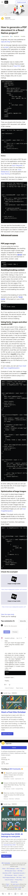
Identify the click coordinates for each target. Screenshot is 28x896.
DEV (8, 885)
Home (3, 868)
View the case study (7, 614)
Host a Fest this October (13, 712)
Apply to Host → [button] (7, 734)
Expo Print (17, 66)
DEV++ (18, 868)
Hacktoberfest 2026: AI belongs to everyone (12, 835)
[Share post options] (25, 893)
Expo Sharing (5, 174)
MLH (24, 877)
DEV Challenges (11, 868)
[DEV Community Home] (6, 2)
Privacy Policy (18, 879)
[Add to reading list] (16, 893)
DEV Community (15, 769)
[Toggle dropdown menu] (25, 637)
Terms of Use (14, 882)
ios (11, 36)
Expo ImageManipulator (11, 368)
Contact (20, 875)
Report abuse (19, 688)
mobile (22, 36)
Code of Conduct (9, 688)
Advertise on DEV (7, 873)
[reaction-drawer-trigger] (4, 893)
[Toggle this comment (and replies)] (2, 641)
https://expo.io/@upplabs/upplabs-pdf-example (14, 589)
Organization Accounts (18, 873)
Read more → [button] (6, 856)
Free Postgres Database (9, 877)
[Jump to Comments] (10, 893)
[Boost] (22, 893)
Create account (21, 2)
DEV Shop (19, 877)
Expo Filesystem (17, 165)
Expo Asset (22, 366)
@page (19, 254)
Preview (15, 632)
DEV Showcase (8, 875)
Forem (7, 884)
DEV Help (20, 870)
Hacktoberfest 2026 (9, 845)
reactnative (5, 36)
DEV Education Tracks (10, 870)
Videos (23, 868)
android (16, 36)
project (6, 47)
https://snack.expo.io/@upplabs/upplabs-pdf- (14, 606)
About (15, 875)
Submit (7, 632)
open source (16, 884)
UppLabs (7, 18)
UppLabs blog (5, 41)
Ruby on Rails (17, 887)
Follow (14, 747)
